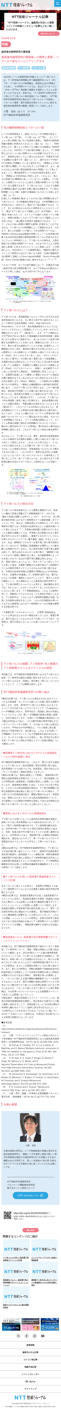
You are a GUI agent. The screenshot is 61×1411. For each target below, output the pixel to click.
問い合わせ (30, 1381)
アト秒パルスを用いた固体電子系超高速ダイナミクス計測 (16, 1258)
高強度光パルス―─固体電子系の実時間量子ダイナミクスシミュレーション (16, 1282)
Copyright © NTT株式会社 (21, 1403)
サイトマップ (30, 1389)
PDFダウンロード (48, 34)
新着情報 (30, 1345)
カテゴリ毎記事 (30, 1359)
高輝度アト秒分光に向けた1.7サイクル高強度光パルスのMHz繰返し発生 (44, 1282)
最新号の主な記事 (30, 1352)
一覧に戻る (29, 1230)
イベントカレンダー (30, 1374)
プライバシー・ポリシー (40, 1403)
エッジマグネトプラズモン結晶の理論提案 (44, 1258)
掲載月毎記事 (30, 1367)
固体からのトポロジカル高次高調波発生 (16, 1306)
